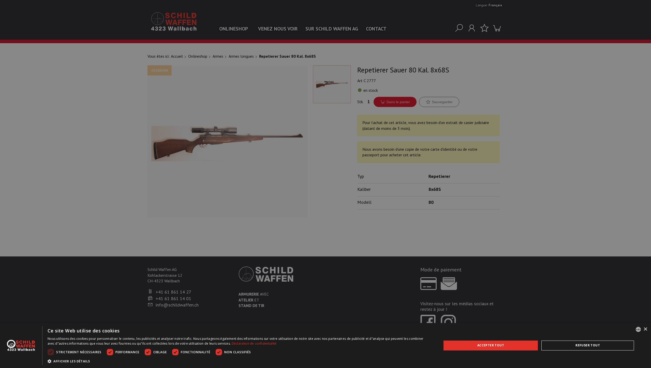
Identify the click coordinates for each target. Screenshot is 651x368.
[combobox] (638, 329)
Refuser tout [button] (587, 345)
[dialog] (325, 345)
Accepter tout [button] (490, 345)
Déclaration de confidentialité (254, 343)
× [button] (645, 329)
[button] (239, 361)
